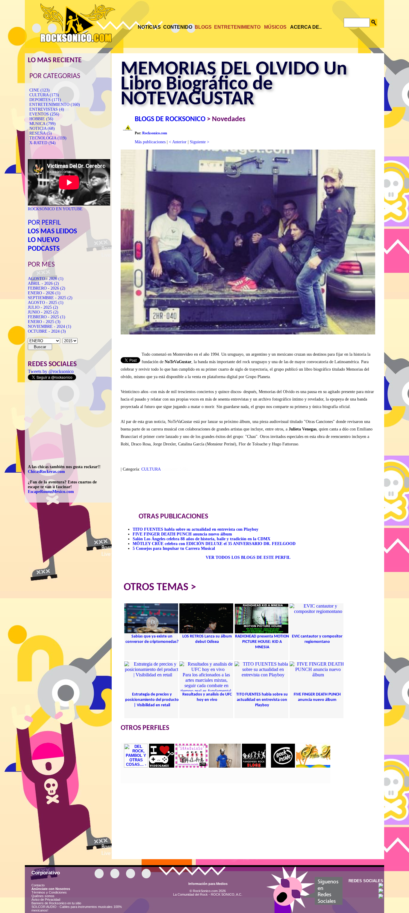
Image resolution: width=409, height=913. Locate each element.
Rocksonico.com (154, 133)
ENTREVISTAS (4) (46, 109)
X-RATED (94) (42, 143)
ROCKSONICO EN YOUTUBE (55, 209)
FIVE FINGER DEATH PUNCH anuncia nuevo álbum (182, 534)
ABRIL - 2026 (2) (43, 283)
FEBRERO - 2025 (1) (46, 317)
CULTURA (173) (44, 95)
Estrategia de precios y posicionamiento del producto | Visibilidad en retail (152, 699)
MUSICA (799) (42, 123)
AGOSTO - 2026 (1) (45, 278)
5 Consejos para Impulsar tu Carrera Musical (174, 548)
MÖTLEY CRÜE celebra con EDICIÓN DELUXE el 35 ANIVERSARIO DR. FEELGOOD (214, 543)
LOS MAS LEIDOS (52, 231)
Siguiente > (199, 142)
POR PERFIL (44, 222)
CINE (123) (39, 90)
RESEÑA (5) (40, 133)
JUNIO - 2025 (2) (43, 312)
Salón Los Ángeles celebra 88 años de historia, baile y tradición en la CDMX (201, 539)
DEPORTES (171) (45, 100)
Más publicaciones (150, 142)
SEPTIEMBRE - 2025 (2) (50, 298)
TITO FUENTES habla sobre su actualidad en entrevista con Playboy (195, 529)
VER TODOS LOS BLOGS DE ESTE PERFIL (248, 557)
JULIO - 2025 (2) (43, 307)
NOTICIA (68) (42, 128)
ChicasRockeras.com (46, 471)
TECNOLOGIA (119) (47, 138)
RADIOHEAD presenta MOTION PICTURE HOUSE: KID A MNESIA (262, 641)
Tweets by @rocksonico (51, 371)
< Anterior (178, 142)
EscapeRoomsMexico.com (51, 491)
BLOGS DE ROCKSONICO (170, 119)
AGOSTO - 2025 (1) (45, 302)
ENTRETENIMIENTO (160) (54, 104)
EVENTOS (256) (44, 114)
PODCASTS (44, 248)
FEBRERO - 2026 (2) (46, 288)
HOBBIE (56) (41, 119)
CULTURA (150, 469)
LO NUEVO (43, 240)
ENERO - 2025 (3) (44, 321)
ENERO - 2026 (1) (44, 293)
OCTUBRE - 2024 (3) (47, 331)
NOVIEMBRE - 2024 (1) (49, 326)
